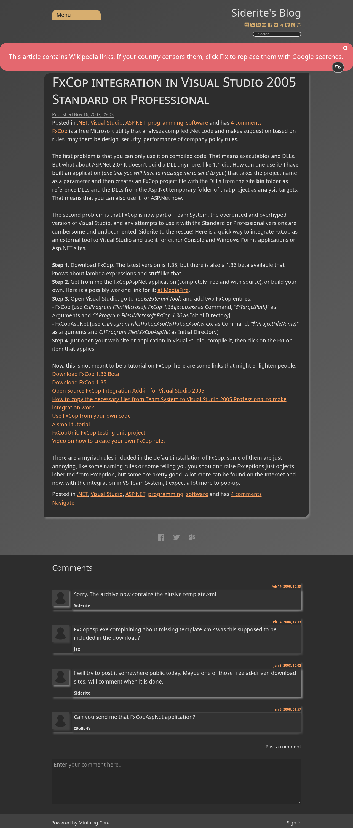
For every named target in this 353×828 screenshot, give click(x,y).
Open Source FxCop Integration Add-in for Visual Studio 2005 (128, 390)
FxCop (60, 131)
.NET (82, 122)
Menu (64, 14)
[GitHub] (287, 25)
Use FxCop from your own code (91, 415)
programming (165, 122)
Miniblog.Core (94, 822)
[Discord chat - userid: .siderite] (246, 25)
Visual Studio (107, 122)
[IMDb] (264, 25)
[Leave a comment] (299, 25)
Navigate (63, 502)
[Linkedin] (258, 25)
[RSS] (252, 25)
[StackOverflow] (281, 25)
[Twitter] (276, 25)
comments (246, 122)
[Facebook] (270, 25)
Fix (338, 67)
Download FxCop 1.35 (79, 382)
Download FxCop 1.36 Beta (85, 373)
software (197, 122)
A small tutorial (71, 424)
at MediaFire (173, 290)
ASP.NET (135, 122)
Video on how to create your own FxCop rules (109, 440)
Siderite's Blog (266, 12)
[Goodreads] (293, 25)
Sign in (294, 822)
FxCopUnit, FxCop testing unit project (98, 432)
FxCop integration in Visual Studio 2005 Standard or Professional (174, 90)
